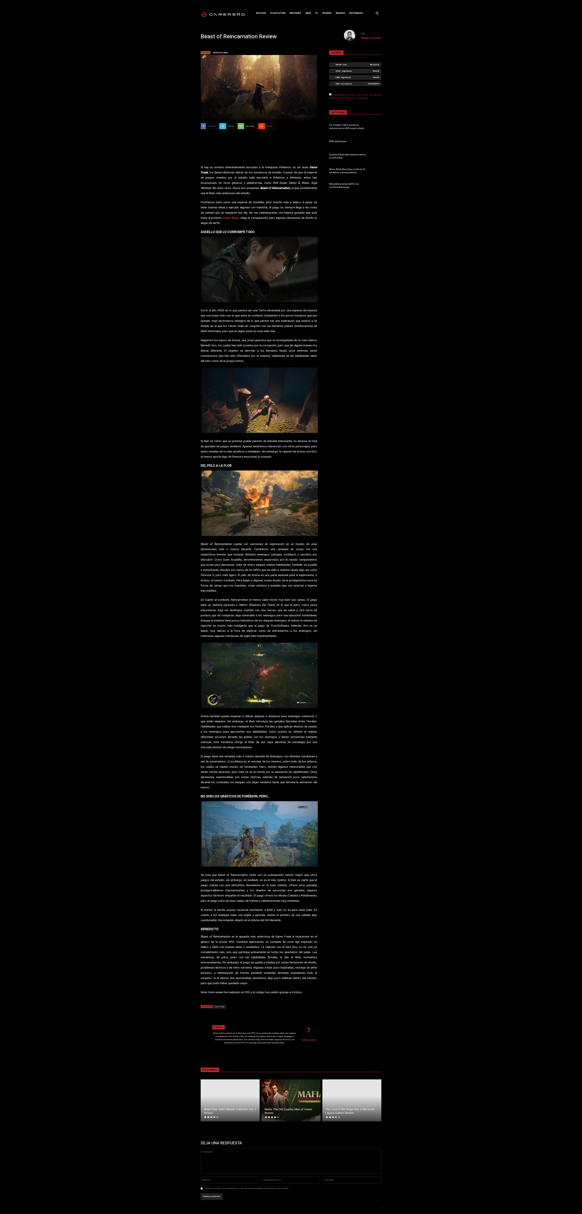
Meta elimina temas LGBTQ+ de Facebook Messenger (343, 185)
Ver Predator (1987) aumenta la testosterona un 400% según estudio (346, 127)
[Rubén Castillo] (352, 35)
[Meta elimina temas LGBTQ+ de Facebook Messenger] (376, 186)
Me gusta (374, 64)
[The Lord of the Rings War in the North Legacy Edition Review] (351, 1100)
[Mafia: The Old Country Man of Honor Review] (290, 1100)
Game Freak (219, 1006)
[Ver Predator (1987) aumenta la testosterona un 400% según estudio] (376, 127)
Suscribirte (373, 84)
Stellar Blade (231, 218)
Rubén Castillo (371, 38)
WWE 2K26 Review (337, 141)
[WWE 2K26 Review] (376, 142)
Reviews (205, 52)
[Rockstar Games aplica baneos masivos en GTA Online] (376, 156)
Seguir (376, 71)
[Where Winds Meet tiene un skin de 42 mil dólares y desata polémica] (376, 171)
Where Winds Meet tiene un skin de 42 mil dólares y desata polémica (347, 171)
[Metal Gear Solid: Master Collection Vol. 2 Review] (230, 1100)
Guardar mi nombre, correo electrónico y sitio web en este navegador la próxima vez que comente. (246, 1188)
